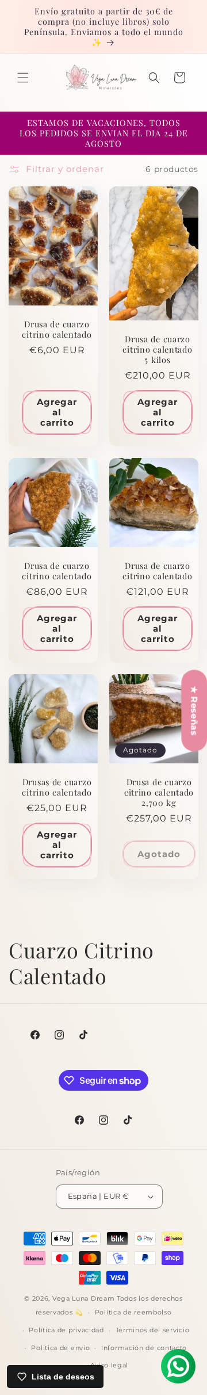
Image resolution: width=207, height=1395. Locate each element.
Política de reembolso (133, 1312)
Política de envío (60, 1348)
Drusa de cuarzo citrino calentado (56, 329)
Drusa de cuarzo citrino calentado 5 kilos (157, 349)
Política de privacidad (66, 1330)
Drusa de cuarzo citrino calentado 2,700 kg (159, 792)
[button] (23, 77)
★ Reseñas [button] (194, 710)
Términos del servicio (153, 1330)
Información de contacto (144, 1348)
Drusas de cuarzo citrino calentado (56, 787)
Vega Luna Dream (83, 1298)
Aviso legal (109, 1365)
